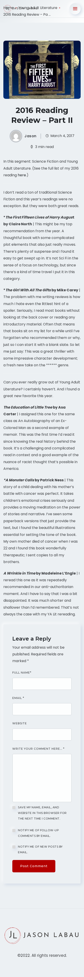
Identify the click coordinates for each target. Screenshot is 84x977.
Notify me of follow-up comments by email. (38, 833)
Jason (30, 136)
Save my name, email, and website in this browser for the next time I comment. (42, 813)
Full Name (21, 672)
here (22, 175)
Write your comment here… (38, 748)
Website (19, 723)
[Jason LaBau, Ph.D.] (21, 8)
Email (18, 698)
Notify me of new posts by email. (40, 849)
